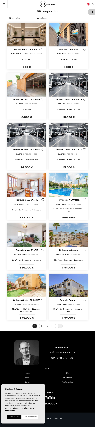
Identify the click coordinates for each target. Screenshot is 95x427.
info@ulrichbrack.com (61, 352)
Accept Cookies (14, 417)
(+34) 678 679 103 (61, 357)
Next (85, 36)
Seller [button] (27, 378)
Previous (51, 36)
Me (67, 373)
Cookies (48, 418)
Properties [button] (67, 378)
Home (27, 373)
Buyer (27, 382)
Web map (58, 418)
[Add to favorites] (42, 49)
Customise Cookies (30, 417)
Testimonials (67, 382)
